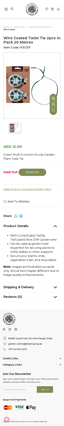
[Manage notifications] (6, 419)
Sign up (45, 389)
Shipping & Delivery (18, 287)
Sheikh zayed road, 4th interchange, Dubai (30, 338)
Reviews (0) (12, 297)
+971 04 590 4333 (17, 349)
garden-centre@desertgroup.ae (25, 344)
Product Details (15, 226)
